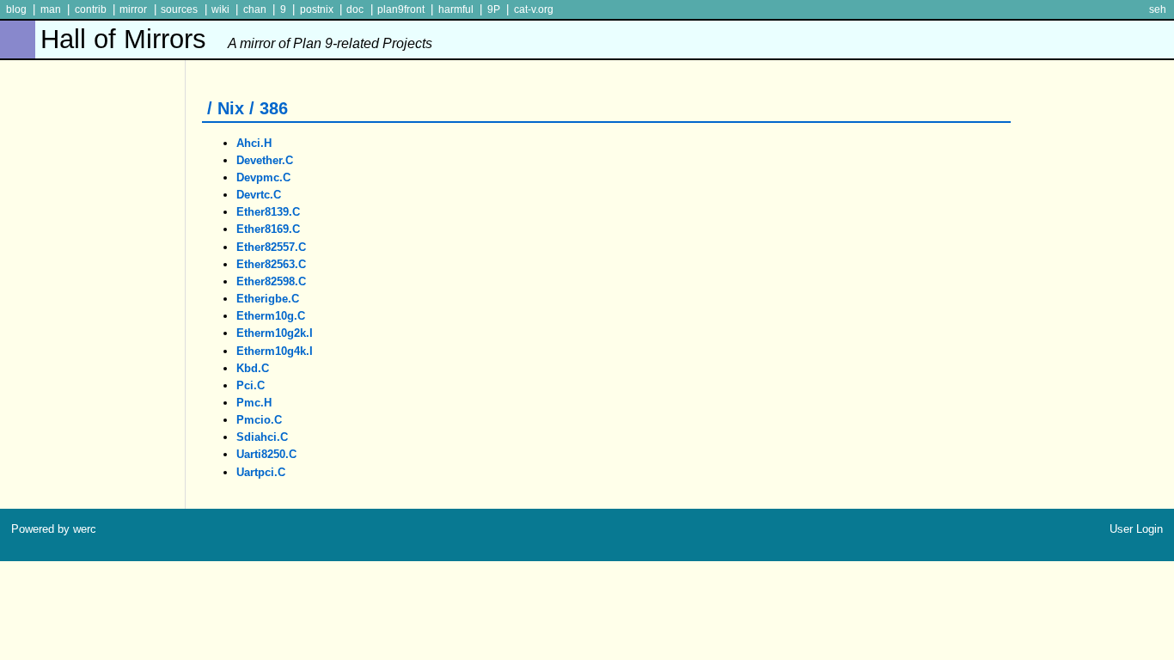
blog (16, 9)
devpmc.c (263, 177)
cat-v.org (533, 9)
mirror (133, 9)
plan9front (401, 9)
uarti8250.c (266, 454)
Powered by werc (53, 528)
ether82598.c (271, 281)
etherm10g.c (270, 315)
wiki (220, 9)
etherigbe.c (267, 298)
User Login (1136, 528)
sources (179, 9)
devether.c (264, 160)
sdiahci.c (262, 437)
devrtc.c (258, 194)
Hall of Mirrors (236, 39)
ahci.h (254, 143)
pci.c (250, 385)
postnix (316, 9)
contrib (91, 9)
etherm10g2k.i (274, 333)
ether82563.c (271, 264)
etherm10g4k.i (274, 351)
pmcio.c (259, 419)
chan (254, 9)
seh (1157, 9)
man (50, 9)
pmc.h (254, 402)
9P (493, 9)
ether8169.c (268, 229)
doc (355, 9)
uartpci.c (260, 472)
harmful (456, 9)
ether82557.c (271, 247)
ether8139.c (268, 211)
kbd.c (252, 368)
